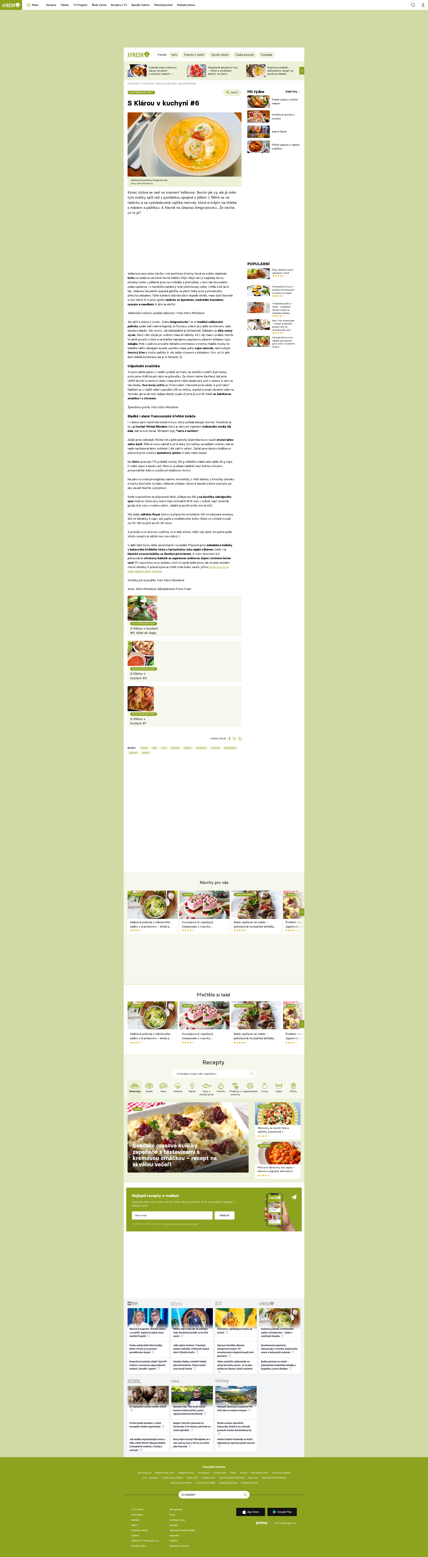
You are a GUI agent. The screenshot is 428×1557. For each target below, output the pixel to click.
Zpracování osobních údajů (182, 1530)
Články (65, 5)
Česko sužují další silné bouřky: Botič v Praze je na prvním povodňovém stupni (146, 1349)
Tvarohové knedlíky (205, 1482)
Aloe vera (253, 1477)
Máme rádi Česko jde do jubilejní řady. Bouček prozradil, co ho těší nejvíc (190, 1332)
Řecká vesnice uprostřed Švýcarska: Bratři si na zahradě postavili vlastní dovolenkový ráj (234, 1427)
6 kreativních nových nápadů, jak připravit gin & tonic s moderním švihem (283, 342)
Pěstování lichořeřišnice (274, 1477)
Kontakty (174, 1525)
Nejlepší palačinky (228, 1482)
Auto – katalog (149, 1477)
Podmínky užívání (139, 1530)
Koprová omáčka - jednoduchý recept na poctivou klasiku (280, 70)
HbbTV (134, 1525)
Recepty (51, 5)
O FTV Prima (137, 1509)
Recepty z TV (119, 5)
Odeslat (224, 1215)
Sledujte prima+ (186, 5)
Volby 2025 (192, 1477)
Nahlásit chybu (138, 1546)
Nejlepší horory (186, 1472)
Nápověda (174, 1535)
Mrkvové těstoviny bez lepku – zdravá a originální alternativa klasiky (276, 1171)
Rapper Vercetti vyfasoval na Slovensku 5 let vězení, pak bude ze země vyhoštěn (192, 1427)
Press (172, 1515)
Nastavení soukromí (179, 1546)
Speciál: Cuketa (140, 5)
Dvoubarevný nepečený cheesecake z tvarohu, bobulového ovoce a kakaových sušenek (202, 924)
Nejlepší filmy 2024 (165, 1472)
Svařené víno (208, 1477)
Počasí (243, 1472)
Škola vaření (99, 5)
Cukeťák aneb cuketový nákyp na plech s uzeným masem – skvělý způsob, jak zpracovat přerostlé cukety (163, 75)
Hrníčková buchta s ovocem (283, 116)
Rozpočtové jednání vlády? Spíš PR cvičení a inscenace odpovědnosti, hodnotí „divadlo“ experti (148, 1365)
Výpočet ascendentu (181, 1482)
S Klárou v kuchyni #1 (138, 721)
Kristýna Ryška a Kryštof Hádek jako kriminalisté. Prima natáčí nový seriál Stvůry (189, 1365)
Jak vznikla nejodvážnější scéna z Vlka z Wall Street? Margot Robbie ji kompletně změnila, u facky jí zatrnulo (147, 1444)
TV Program (80, 5)
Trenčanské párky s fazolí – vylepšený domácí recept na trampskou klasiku (282, 308)
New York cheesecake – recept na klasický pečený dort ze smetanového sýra (283, 325)
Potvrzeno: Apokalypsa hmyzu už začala (234, 1331)
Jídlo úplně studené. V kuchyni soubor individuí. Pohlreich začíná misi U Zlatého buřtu (191, 1349)
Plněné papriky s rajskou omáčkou (286, 146)
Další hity (292, 91)
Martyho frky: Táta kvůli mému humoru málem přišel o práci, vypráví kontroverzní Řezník (189, 1410)
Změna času (220, 1472)
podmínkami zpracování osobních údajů (180, 1224)
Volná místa (136, 1515)
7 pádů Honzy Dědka (172, 1477)
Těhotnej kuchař (163, 5)
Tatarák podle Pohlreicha (232, 1477)
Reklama (135, 1520)
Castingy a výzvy (177, 1520)
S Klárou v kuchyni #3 (138, 676)
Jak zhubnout (144, 1472)
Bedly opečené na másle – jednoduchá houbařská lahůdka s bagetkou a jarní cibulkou (255, 924)
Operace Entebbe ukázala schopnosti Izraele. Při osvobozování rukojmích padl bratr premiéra (235, 1350)
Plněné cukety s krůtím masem (285, 101)
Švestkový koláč (249, 1482)
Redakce (174, 1540)
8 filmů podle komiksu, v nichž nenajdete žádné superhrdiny (145, 1425)
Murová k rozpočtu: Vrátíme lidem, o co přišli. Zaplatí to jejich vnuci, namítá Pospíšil (147, 1332)
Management (176, 1509)
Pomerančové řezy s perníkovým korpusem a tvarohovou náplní (283, 289)
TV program (203, 1472)
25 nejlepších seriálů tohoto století (147, 1406)
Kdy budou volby (259, 1472)
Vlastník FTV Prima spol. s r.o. (145, 1540)
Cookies (135, 1535)
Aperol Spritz (279, 131)
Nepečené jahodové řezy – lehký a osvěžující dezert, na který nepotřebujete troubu (223, 72)
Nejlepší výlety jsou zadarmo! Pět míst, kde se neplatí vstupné (235, 1408)
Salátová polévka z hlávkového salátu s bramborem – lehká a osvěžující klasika (150, 924)
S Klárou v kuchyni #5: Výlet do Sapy (144, 631)
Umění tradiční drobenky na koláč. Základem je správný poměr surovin (236, 1441)
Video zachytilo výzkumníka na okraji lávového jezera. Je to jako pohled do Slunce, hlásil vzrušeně (235, 1365)
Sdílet (234, 93)
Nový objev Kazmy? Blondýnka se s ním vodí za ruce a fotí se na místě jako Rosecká (191, 1443)
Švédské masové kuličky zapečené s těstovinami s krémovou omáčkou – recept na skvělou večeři (175, 1155)
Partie (233, 1472)
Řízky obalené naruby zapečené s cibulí (282, 271)
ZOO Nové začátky (281, 1472)
